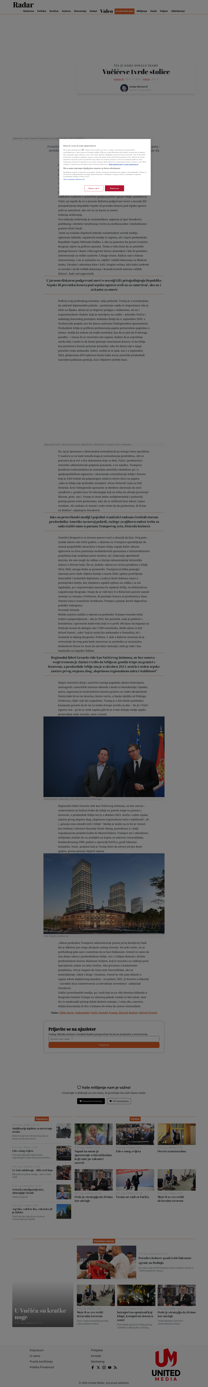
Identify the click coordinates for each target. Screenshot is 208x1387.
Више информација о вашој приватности (123, 164)
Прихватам (114, 188)
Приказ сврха (93, 188)
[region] (105, 167)
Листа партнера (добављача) (74, 179)
